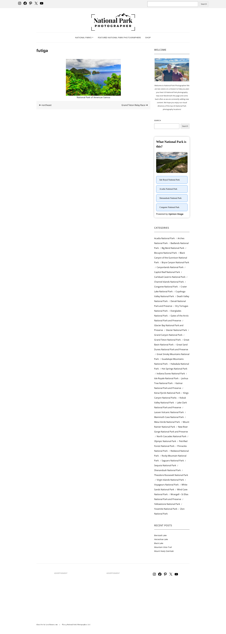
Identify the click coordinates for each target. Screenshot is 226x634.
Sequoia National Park (165, 465)
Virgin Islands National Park (170, 479)
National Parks (83, 37)
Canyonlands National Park (170, 267)
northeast (46, 105)
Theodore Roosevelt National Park (171, 475)
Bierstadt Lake (160, 535)
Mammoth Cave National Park (169, 417)
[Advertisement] (60, 595)
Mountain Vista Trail (163, 547)
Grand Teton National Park (167, 339)
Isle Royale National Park (166, 378)
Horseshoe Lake (161, 539)
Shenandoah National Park (167, 470)
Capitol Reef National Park (167, 272)
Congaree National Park (166, 286)
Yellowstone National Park (167, 504)
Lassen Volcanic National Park (169, 412)
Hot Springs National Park (174, 368)
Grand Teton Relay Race (134, 105)
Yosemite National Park (165, 508)
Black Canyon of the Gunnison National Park (170, 257)
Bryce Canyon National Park (175, 262)
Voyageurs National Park (166, 484)
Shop (148, 37)
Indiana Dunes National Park (171, 373)
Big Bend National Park (173, 248)
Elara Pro (39, 624)
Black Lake (158, 543)
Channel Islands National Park (169, 281)
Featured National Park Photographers (119, 37)
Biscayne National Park (165, 252)
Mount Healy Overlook (164, 551)
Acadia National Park (164, 238)
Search (204, 4)
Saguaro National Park (173, 460)
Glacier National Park (176, 330)
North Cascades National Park (171, 436)
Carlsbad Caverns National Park (169, 277)
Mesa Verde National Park (167, 422)
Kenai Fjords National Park (167, 392)
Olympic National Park (165, 441)
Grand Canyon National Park (168, 334)
